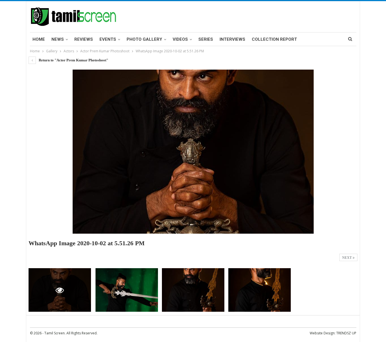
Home (38, 39)
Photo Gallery (144, 39)
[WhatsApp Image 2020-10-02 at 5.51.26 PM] (127, 290)
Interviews (232, 39)
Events (107, 39)
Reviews (83, 39)
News (57, 39)
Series (205, 39)
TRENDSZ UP (346, 333)
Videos (180, 39)
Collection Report (274, 39)
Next (347, 258)
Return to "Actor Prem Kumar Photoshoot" (73, 60)
